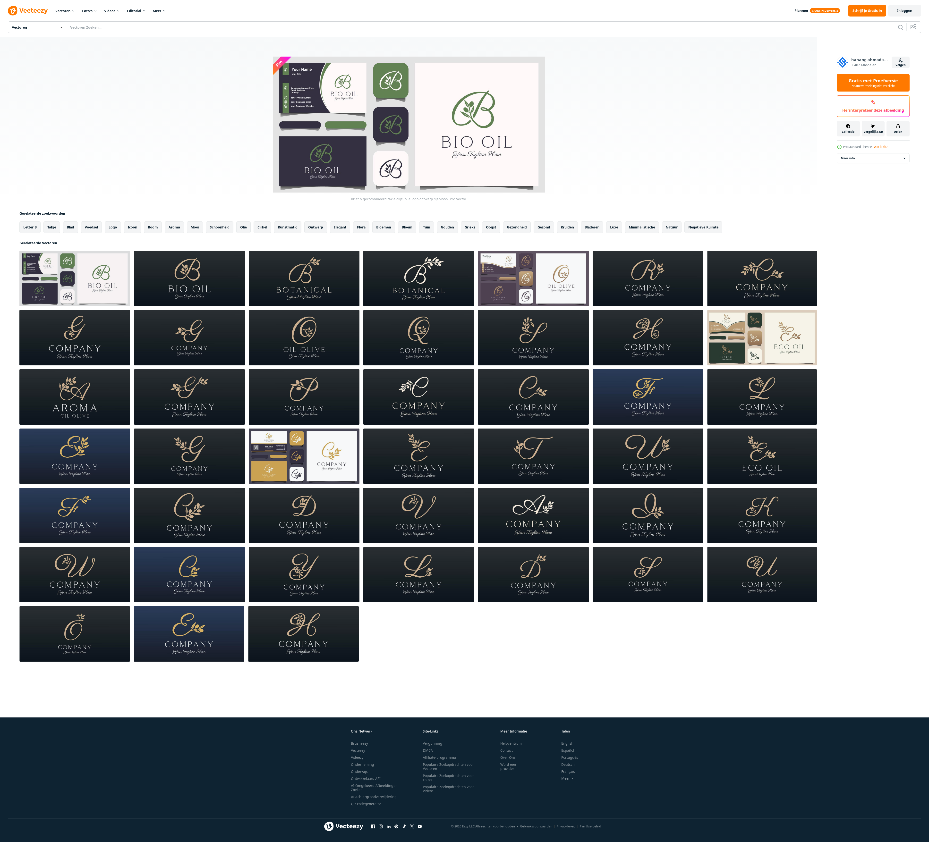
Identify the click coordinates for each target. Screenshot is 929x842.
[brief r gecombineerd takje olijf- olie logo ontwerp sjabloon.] (648, 278)
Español (567, 750)
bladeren (592, 227)
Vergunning (432, 743)
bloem (407, 227)
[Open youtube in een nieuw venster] (420, 826)
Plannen (801, 10)
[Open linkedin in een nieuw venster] (389, 826)
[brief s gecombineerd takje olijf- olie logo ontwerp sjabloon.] (533, 337)
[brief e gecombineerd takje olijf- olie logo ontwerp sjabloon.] (762, 278)
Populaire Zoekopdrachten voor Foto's (448, 777)
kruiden (567, 227)
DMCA (428, 750)
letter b (30, 227)
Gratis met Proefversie (873, 83)
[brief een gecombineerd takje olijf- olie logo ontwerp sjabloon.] (74, 397)
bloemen (383, 227)
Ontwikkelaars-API (366, 778)
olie (243, 227)
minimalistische (642, 227)
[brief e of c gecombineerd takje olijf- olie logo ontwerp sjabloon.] (533, 397)
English (567, 743)
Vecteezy (358, 750)
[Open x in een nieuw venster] (412, 826)
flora (361, 227)
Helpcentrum (511, 743)
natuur (672, 227)
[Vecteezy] (28, 11)
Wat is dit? (880, 147)
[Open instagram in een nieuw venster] (381, 826)
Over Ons (508, 757)
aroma (174, 227)
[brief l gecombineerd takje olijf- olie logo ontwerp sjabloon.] (762, 397)
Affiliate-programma (439, 757)
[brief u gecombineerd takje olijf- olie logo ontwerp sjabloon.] (762, 574)
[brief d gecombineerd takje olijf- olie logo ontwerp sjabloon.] (304, 515)
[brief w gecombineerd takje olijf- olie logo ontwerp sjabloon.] (648, 456)
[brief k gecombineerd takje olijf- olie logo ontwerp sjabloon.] (762, 515)
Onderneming (362, 764)
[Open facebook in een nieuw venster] (373, 826)
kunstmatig (288, 227)
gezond (543, 227)
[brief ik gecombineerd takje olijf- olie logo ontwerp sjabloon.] (648, 515)
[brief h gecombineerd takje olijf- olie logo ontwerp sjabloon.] (648, 337)
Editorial (134, 10)
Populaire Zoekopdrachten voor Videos (448, 788)
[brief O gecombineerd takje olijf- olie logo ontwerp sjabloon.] (533, 278)
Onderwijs (359, 771)
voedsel (91, 227)
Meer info (848, 158)
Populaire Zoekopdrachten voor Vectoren (448, 766)
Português (569, 757)
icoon (132, 227)
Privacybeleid (566, 826)
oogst (491, 227)
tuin (426, 227)
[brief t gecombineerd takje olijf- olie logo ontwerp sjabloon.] (533, 456)
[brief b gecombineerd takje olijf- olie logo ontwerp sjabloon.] (74, 278)
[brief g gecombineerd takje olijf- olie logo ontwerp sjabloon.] (74, 337)
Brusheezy (359, 743)
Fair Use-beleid (590, 826)
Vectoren (62, 10)
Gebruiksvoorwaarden (536, 826)
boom (153, 227)
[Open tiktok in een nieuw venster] (404, 826)
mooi (195, 227)
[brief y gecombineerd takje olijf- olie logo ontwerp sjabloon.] (304, 574)
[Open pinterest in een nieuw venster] (396, 826)
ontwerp (315, 227)
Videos (109, 10)
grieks (470, 227)
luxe (614, 227)
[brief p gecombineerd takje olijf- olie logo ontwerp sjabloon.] (304, 397)
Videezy (357, 757)
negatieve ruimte (703, 227)
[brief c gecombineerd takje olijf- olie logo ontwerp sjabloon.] (304, 456)
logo (113, 227)
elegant (340, 227)
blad (70, 227)
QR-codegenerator (366, 803)
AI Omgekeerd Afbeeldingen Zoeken (374, 787)
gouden (447, 227)
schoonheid (220, 227)
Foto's (87, 10)
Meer (157, 10)
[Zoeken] (900, 27)
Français (568, 771)
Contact (506, 750)
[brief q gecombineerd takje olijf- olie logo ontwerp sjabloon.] (418, 337)
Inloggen (904, 10)
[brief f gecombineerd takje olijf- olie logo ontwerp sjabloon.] (648, 397)
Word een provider (508, 766)
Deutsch (568, 764)
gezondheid (517, 227)
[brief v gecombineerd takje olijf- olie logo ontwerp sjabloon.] (418, 515)
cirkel (262, 227)
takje (51, 227)
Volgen (900, 65)
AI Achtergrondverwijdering (374, 796)
